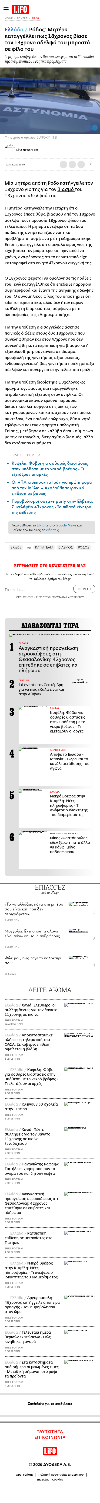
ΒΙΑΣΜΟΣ (65, 547)
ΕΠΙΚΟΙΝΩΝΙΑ (50, 1437)
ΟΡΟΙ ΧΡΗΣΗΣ (24, 597)
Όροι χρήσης (24, 1474)
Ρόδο (53, 183)
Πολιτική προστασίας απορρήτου (61, 1474)
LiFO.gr (42, 525)
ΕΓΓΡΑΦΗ (84, 589)
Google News (66, 525)
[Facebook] (88, 128)
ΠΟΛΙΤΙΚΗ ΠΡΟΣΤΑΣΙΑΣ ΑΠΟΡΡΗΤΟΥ (61, 597)
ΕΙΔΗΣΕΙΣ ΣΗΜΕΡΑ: (26, 455)
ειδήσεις (52, 530)
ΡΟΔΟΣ (83, 547)
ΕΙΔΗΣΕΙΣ (22, 18)
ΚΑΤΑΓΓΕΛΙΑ (44, 547)
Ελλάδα (35, 18)
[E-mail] (81, 164)
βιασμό (66, 189)
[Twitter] (95, 128)
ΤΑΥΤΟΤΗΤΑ (50, 1431)
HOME (9, 18)
